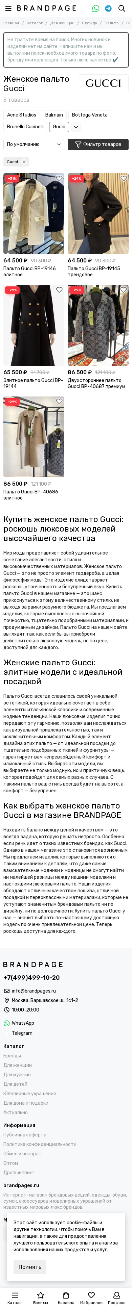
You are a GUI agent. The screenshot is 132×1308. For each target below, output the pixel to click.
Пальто (112, 23)
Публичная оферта (24, 1135)
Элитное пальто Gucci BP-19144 (33, 383)
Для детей (15, 1084)
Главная (11, 23)
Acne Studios (21, 115)
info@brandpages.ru (34, 991)
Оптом (10, 1163)
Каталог (35, 23)
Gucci (59, 127)
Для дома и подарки (25, 1103)
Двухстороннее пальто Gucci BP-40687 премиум (96, 383)
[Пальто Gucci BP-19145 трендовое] (98, 213)
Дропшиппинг (19, 1173)
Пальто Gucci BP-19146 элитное (29, 272)
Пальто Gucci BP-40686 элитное (30, 495)
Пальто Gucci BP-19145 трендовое (94, 272)
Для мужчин (17, 1075)
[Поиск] (122, 8)
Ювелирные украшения (29, 1094)
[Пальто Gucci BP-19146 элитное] (33, 213)
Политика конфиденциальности (39, 1144)
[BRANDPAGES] (46, 8)
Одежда (89, 23)
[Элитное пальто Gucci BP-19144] (33, 325)
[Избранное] (59, 178)
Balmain (54, 115)
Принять (30, 1267)
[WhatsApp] (96, 8)
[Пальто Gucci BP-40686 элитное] (33, 436)
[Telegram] (108, 8)
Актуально (15, 1112)
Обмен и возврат (22, 1154)
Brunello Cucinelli (25, 127)
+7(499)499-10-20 (31, 977)
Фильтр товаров (102, 144)
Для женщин (62, 23)
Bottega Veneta (90, 115)
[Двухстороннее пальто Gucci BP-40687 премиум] (98, 325)
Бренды (12, 1056)
